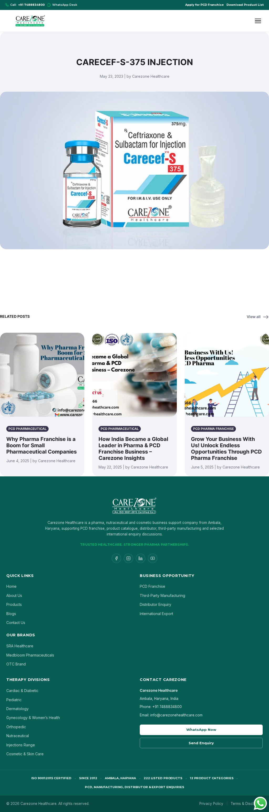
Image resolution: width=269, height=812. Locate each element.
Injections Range (20, 745)
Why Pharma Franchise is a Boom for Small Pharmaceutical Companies (41, 445)
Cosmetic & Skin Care (25, 754)
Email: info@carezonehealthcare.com (171, 715)
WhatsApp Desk (64, 5)
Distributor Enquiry (155, 604)
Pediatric (14, 700)
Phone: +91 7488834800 (161, 707)
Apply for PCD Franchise (204, 5)
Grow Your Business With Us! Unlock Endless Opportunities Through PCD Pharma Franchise (226, 448)
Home (11, 586)
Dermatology (17, 708)
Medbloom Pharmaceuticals (30, 655)
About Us (14, 595)
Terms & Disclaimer (247, 803)
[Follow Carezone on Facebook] (116, 558)
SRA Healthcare (19, 646)
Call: (27, 5)
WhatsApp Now (201, 729)
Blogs (11, 613)
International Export (156, 613)
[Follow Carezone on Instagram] (128, 558)
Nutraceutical (17, 735)
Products (14, 604)
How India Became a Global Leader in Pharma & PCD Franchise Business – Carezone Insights (133, 448)
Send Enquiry (201, 743)
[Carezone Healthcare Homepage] (30, 21)
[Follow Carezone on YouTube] (152, 558)
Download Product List (245, 5)
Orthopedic (16, 727)
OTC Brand (16, 664)
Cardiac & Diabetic (22, 690)
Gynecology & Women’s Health (33, 717)
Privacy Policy (211, 803)
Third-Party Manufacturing (162, 595)
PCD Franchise (152, 586)
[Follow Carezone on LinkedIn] (140, 558)
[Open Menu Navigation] (259, 21)
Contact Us (15, 622)
